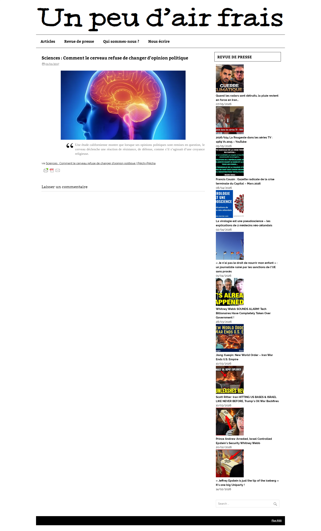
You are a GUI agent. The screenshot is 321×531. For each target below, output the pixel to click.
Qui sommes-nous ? (121, 41)
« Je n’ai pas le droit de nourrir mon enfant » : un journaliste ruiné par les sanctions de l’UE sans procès (247, 267)
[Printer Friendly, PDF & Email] (52, 170)
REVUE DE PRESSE (234, 56)
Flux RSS (277, 520)
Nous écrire (159, 41)
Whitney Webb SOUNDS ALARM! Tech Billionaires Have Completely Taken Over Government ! (243, 313)
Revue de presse (79, 41)
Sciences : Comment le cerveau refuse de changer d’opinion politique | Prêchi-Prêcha (100, 163)
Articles (47, 41)
